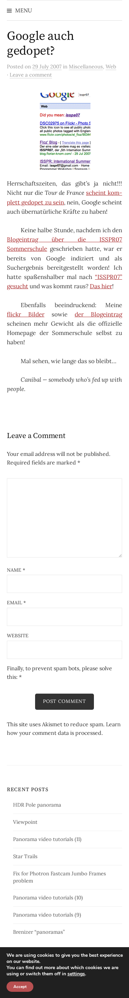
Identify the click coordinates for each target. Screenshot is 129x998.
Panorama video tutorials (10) (48, 897)
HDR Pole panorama (37, 804)
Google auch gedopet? (40, 44)
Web (111, 66)
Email (16, 602)
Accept (19, 986)
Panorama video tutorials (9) (47, 914)
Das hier (101, 286)
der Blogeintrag (98, 314)
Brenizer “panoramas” (39, 932)
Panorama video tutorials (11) (47, 839)
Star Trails (25, 856)
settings (76, 974)
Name (16, 570)
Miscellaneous (86, 66)
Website (18, 635)
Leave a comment (31, 74)
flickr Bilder (25, 314)
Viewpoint (25, 822)
